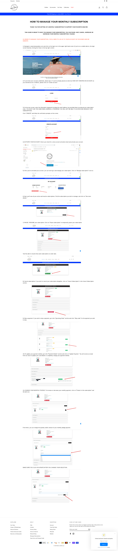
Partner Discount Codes (16, 531)
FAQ (31, 525)
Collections (66, 7)
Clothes (46, 7)
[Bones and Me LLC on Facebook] (70, 534)
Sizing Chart (53, 529)
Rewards (13, 1)
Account (52, 525)
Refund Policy (33, 533)
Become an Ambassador (16, 533)
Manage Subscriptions (35, 536)
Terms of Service (34, 531)
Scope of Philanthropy (16, 527)
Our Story (59, 7)
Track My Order (53, 527)
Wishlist (18, 1)
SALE (72, 7)
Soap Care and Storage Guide (37, 538)
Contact (32, 527)
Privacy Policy (33, 529)
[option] (59, 14)
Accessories (53, 7)
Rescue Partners (14, 529)
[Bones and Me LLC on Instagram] (73, 534)
